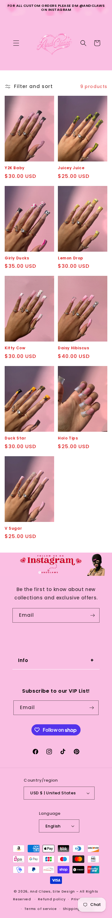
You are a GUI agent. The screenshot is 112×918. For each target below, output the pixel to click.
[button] (16, 43)
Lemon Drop (70, 258)
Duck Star (15, 438)
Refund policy (51, 899)
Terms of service (40, 908)
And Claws (40, 891)
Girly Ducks (17, 258)
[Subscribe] (92, 615)
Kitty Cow (15, 348)
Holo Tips (68, 438)
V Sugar (13, 528)
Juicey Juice (71, 168)
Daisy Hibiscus (73, 348)
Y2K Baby (15, 168)
